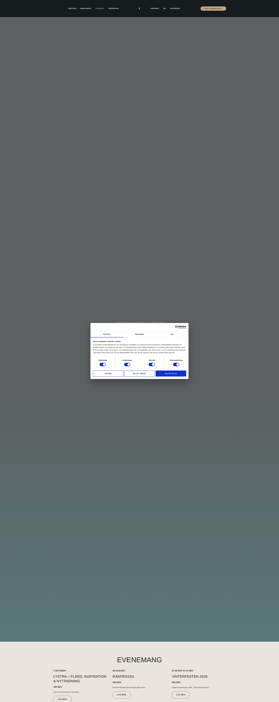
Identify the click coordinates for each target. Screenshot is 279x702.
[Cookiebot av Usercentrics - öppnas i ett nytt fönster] (176, 327)
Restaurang (175, 8)
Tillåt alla (171, 373)
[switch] (127, 364)
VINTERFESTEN (113, 8)
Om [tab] (172, 334)
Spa (164, 8)
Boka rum (72, 8)
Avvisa (108, 373)
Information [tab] (139, 334)
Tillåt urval (139, 373)
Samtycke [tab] (107, 334)
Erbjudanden (85, 8)
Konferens (154, 8)
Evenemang (99, 8)
